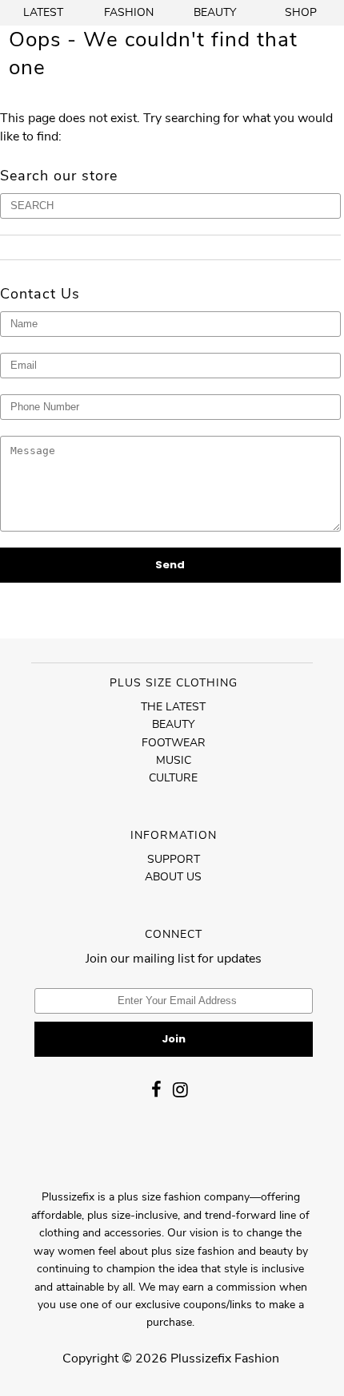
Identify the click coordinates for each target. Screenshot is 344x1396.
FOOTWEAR (174, 742)
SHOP (301, 12)
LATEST (43, 12)
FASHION (129, 12)
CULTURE (173, 777)
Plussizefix (200, 1358)
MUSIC (173, 760)
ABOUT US (173, 876)
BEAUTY (215, 12)
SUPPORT (173, 859)
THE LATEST (173, 706)
